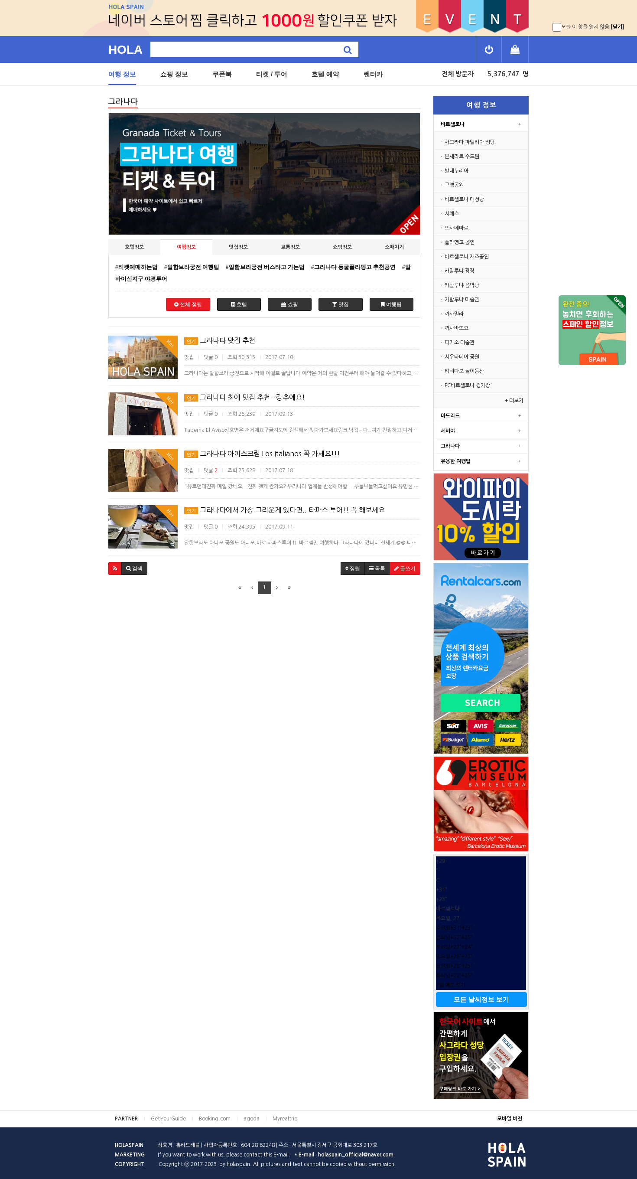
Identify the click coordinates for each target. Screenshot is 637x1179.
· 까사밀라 (451, 314)
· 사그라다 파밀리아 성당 (467, 142)
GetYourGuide (168, 1118)
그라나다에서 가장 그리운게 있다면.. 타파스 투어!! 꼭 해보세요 (286, 509)
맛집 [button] (343, 304)
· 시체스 (449, 213)
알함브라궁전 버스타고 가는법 (267, 267)
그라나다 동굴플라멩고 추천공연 (355, 267)
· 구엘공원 (451, 185)
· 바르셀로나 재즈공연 (464, 256)
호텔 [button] (241, 304)
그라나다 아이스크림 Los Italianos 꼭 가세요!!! (263, 453)
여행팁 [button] (393, 304)
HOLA (125, 49)
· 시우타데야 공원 (459, 356)
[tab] (134, 247)
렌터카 (373, 74)
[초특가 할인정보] (592, 330)
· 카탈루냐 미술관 (459, 299)
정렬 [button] (354, 568)
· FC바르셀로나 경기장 (464, 385)
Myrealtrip (285, 1118)
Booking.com (215, 1118)
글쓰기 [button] (407, 568)
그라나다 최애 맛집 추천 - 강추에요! (246, 397)
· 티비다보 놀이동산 (461, 371)
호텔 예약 (325, 74)
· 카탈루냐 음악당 (459, 285)
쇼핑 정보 (174, 74)
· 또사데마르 (453, 228)
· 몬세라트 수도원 (459, 156)
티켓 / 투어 (271, 74)
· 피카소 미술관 (456, 342)
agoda (252, 1118)
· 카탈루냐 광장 (456, 271)
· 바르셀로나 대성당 (461, 199)
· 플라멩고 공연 (456, 242)
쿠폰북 (222, 74)
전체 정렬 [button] (190, 304)
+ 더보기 (515, 400)
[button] (115, 568)
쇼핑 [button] (292, 304)
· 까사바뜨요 (453, 328)
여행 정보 (122, 74)
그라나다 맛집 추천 (221, 340)
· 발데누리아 (453, 170)
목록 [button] (379, 568)
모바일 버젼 (509, 1118)
